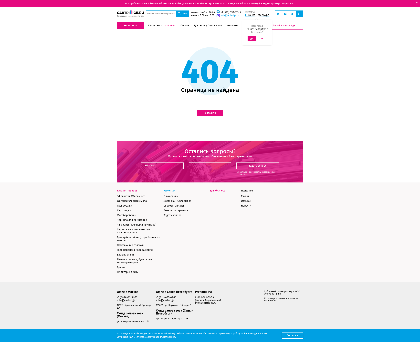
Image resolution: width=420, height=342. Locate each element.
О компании (171, 196)
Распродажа (124, 205)
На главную (210, 113)
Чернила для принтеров (132, 219)
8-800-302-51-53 (204, 297)
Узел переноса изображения (135, 249)
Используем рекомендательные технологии (281, 299)
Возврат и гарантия (176, 210)
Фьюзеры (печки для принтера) (136, 224)
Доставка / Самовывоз (177, 200)
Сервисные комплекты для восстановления (133, 231)
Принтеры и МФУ (127, 272)
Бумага (121, 267)
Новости (246, 205)
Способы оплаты (174, 205)
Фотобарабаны (126, 215)
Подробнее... (288, 3)
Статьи (245, 196)
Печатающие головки (130, 245)
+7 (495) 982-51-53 (127, 297)
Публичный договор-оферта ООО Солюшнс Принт (282, 292)
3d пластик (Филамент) (131, 196)
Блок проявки (125, 254)
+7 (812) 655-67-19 (231, 12)
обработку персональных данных (257, 173)
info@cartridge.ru (230, 15)
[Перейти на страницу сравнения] (285, 14)
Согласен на (257, 173)
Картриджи (124, 210)
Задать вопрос (172, 215)
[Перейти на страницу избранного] (278, 14)
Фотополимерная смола (132, 200)
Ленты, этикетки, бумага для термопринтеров (134, 261)
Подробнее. (169, 337)
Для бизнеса (217, 190)
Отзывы (246, 200)
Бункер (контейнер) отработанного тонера (138, 239)
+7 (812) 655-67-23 (166, 297)
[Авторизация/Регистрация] (292, 14)
